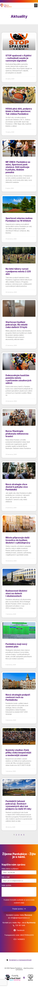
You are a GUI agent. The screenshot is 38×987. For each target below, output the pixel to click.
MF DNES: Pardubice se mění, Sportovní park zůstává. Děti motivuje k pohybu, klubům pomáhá (18, 167)
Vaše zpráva (6, 885)
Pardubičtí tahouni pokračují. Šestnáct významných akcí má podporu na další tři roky (18, 805)
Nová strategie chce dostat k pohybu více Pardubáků (17, 487)
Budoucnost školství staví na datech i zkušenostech (16, 593)
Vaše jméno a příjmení (10, 869)
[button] (35, 5)
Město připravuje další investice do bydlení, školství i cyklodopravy (18, 540)
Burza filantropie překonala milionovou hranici (17, 433)
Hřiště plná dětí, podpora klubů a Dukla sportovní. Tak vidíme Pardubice (19, 111)
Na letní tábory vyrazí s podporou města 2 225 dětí (18, 271)
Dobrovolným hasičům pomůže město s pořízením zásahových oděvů (18, 379)
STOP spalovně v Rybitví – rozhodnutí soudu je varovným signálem (18, 58)
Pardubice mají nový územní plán (16, 645)
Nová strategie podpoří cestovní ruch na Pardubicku (18, 697)
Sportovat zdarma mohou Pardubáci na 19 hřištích (19, 219)
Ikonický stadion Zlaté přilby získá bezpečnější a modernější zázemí (18, 752)
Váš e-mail (6, 877)
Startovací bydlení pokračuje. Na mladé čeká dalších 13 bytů (16, 324)
